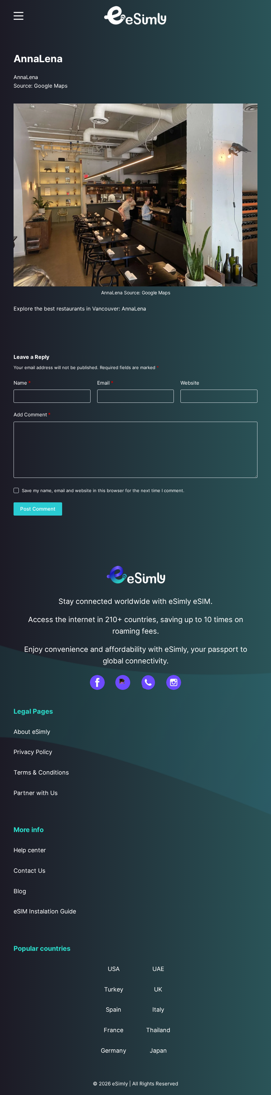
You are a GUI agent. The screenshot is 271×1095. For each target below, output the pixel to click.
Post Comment (38, 509)
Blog (20, 891)
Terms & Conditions (41, 772)
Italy (158, 1009)
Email (105, 383)
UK (158, 989)
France (113, 1030)
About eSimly (32, 731)
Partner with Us (36, 792)
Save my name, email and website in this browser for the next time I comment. (103, 490)
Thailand (158, 1030)
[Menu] (18, 16)
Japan (158, 1050)
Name (22, 383)
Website (189, 383)
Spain (113, 1009)
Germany (113, 1050)
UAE (158, 968)
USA (114, 968)
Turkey (113, 989)
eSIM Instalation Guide (45, 911)
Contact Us (29, 870)
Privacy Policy (33, 751)
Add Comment (32, 414)
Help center (30, 850)
